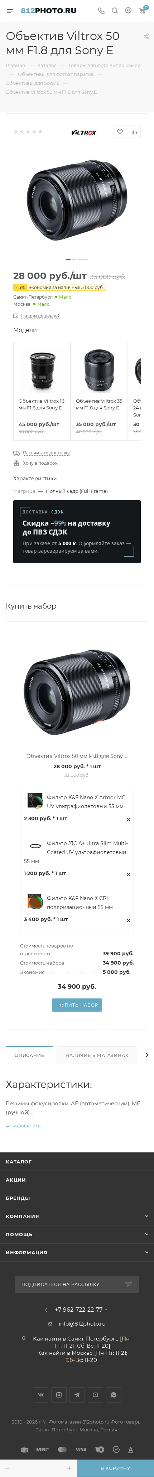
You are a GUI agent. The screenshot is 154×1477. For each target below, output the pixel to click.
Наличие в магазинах (97, 1055)
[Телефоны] (101, 11)
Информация (27, 1252)
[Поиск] (115, 11)
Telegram (77, 1395)
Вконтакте (40, 1395)
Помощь (19, 1234)
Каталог (19, 1161)
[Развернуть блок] (23, 1126)
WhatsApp (113, 1395)
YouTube (95, 1395)
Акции (16, 1180)
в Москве (80, 1352)
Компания (22, 1216)
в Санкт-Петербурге (91, 1338)
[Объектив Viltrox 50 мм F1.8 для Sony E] (77, 200)
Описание (29, 1055)
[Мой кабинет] (128, 11)
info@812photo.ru (82, 1323)
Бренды (18, 1198)
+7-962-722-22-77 (78, 1310)
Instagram (59, 1395)
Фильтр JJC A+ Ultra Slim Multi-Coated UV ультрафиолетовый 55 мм (76, 852)
